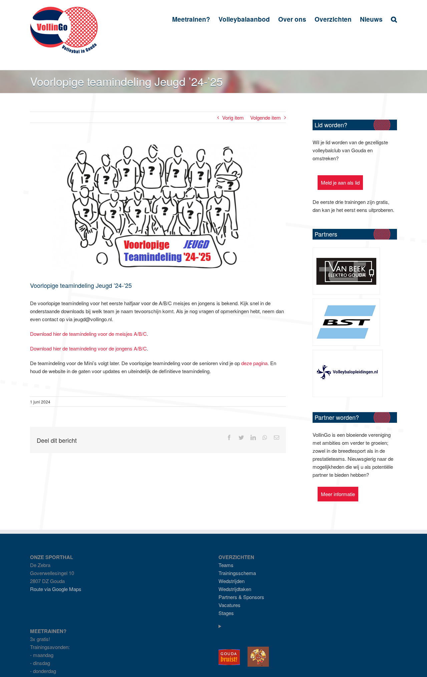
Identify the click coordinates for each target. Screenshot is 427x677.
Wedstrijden (232, 580)
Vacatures (230, 604)
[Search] (394, 19)
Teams (226, 564)
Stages (226, 612)
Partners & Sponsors (241, 596)
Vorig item (233, 117)
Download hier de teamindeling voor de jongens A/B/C (88, 348)
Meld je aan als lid (340, 182)
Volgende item (265, 117)
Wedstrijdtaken (235, 588)
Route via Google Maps (55, 588)
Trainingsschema (237, 572)
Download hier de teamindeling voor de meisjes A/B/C (88, 333)
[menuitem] (195, 19)
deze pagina (254, 362)
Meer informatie (338, 493)
